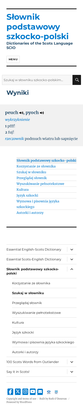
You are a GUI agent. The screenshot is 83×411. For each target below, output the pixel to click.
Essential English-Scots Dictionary (33, 249)
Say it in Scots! (17, 372)
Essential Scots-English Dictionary (33, 259)
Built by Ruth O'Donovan (53, 398)
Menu (13, 59)
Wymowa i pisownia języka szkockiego (43, 342)
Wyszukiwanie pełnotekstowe (40, 184)
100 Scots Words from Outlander (32, 362)
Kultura (23, 190)
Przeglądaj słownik (32, 178)
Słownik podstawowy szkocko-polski (46, 160)
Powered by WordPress (19, 402)
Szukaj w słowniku (31, 172)
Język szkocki (27, 195)
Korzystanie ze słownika (36, 166)
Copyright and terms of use (21, 398)
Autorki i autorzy (30, 213)
